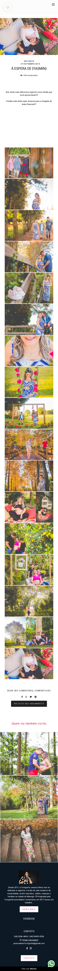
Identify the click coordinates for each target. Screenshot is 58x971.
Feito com (29, 969)
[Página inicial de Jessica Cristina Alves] (7, 7)
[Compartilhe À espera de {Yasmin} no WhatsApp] (26, 697)
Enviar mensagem (30, 940)
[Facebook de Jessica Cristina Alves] (27, 948)
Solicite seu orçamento (29, 704)
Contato (29, 958)
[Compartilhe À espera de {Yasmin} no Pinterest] (36, 697)
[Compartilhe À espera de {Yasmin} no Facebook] (22, 697)
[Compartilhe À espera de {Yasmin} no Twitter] (31, 697)
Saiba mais (29, 909)
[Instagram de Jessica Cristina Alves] (31, 948)
